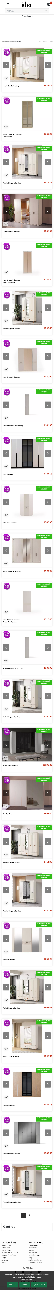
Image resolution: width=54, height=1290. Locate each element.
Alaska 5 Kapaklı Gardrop (12, 183)
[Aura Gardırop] (27, 453)
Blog (30, 1258)
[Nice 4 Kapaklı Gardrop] (27, 1036)
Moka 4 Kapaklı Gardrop (11, 1154)
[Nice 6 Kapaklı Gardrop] (27, 65)
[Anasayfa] (27, 4)
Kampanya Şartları (35, 1262)
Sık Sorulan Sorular (36, 1260)
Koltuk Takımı (6, 1250)
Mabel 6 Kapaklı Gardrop (11, 571)
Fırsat (4, 1262)
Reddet (24, 1285)
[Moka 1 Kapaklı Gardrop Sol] (27, 647)
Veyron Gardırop (9, 959)
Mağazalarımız (34, 1245)
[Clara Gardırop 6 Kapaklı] (27, 211)
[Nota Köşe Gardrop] (27, 502)
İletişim (31, 1250)
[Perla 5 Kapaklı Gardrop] (27, 842)
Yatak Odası (11, 41)
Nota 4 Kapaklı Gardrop (11, 377)
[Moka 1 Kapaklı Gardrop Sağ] (27, 405)
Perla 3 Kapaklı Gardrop (11, 329)
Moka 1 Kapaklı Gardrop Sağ (13, 426)
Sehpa (4, 1258)
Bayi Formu (33, 1248)
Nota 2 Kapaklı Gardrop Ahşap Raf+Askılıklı (11, 621)
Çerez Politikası (34, 1255)
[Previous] (6, 65)
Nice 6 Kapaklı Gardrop (11, 86)
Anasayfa (4, 41)
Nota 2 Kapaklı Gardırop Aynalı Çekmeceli (11, 281)
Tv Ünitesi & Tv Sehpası (10, 1253)
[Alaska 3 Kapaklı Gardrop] (27, 1181)
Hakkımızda (33, 1253)
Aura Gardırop (8, 474)
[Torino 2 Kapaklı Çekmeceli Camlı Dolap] (27, 113)
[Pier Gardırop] (27, 793)
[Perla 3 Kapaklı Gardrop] (27, 308)
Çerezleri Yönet (39, 1285)
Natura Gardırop (9, 1105)
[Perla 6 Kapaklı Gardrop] (27, 987)
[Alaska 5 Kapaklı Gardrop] (27, 162)
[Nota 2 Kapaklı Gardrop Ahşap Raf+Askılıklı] (27, 598)
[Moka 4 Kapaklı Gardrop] (27, 1133)
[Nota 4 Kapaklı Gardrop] (27, 356)
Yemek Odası (6, 1245)
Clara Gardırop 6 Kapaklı (11, 232)
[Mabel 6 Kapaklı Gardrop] (27, 550)
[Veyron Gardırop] (27, 939)
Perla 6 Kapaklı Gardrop (11, 1008)
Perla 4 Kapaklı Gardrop (11, 717)
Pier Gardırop (7, 814)
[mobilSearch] (46, 10)
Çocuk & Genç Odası (9, 1255)
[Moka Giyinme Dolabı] (27, 744)
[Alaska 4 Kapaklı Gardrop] (27, 890)
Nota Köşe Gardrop (10, 523)
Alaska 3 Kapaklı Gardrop (12, 1202)
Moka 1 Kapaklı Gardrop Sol (13, 668)
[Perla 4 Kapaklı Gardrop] (27, 696)
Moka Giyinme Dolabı (10, 765)
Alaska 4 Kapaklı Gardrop (12, 911)
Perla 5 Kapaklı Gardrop (11, 862)
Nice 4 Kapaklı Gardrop (11, 1057)
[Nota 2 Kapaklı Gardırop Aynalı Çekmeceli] (27, 259)
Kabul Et (12, 1285)
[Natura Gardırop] (27, 1084)
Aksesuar (5, 1260)
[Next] (48, 65)
